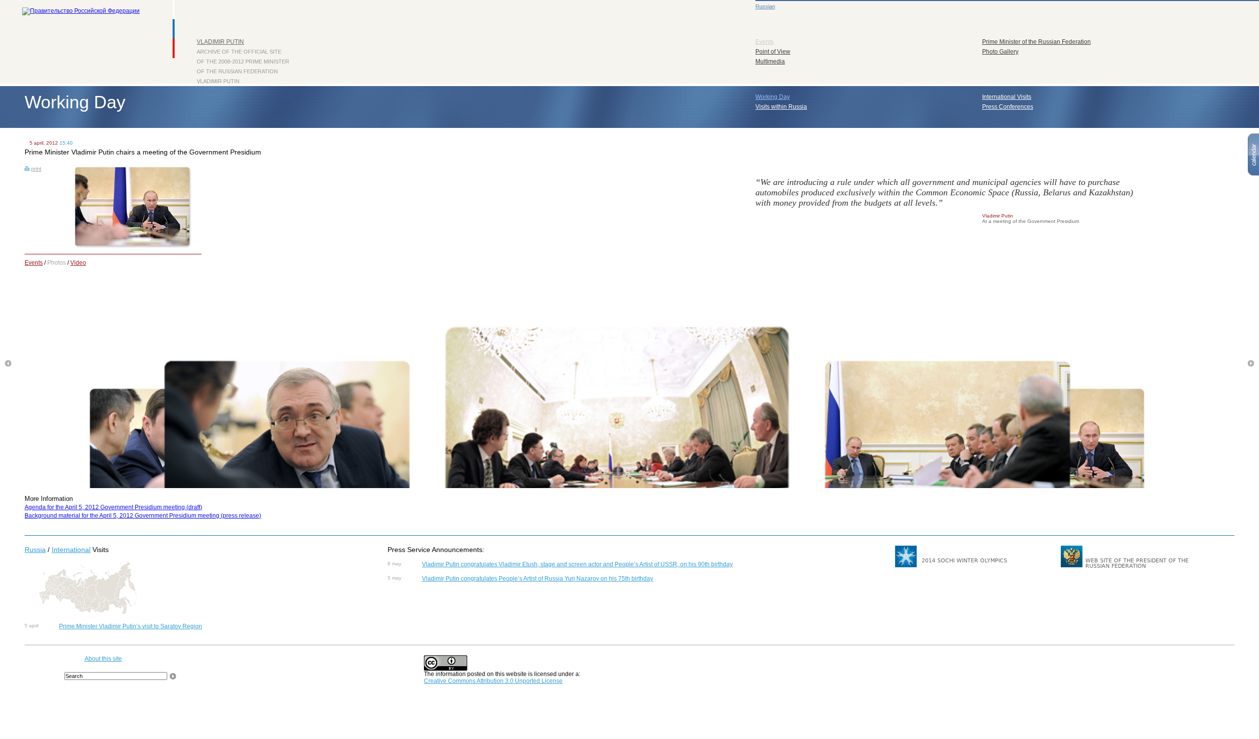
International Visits (1006, 96)
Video (78, 262)
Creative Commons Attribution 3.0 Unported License (493, 680)
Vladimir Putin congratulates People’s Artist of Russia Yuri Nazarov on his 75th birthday (537, 578)
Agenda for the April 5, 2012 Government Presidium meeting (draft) (113, 507)
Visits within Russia (781, 106)
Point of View (772, 51)
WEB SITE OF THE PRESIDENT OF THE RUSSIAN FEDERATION (1137, 563)
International (71, 550)
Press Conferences (1007, 106)
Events (764, 41)
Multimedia (770, 61)
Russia (35, 550)
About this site (103, 658)
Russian (765, 6)
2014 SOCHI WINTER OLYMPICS (964, 560)
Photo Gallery (1000, 51)
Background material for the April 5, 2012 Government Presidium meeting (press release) (143, 515)
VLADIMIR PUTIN (220, 41)
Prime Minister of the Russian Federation (1036, 41)
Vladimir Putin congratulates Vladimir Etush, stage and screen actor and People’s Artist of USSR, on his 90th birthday (577, 564)
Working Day (772, 96)
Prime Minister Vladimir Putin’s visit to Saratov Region (130, 626)
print (36, 169)
